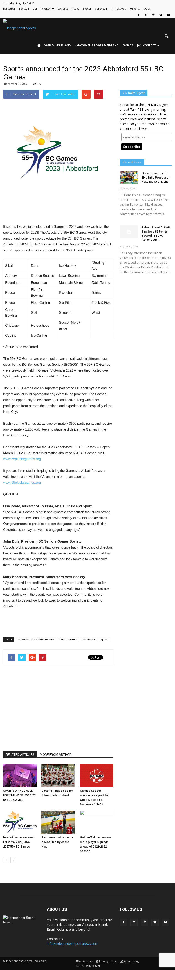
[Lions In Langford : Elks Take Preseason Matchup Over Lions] (129, 177)
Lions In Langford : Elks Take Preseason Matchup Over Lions (156, 177)
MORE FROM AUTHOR (56, 755)
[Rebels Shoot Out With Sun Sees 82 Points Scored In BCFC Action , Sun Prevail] (129, 231)
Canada (127, 45)
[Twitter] (160, 15)
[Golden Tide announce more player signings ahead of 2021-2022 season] (96, 822)
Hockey (46, 8)
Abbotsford (89, 639)
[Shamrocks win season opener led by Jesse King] (58, 822)
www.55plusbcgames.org (22, 459)
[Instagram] (145, 15)
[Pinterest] (153, 15)
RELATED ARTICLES (20, 755)
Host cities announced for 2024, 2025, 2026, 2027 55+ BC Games (18, 842)
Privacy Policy (107, 961)
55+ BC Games (68, 639)
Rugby (75, 8)
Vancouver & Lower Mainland (96, 45)
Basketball (9, 8)
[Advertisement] (58, 212)
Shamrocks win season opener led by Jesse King (57, 842)
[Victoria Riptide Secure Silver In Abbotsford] (58, 775)
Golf (35, 8)
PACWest (121, 8)
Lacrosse (62, 8)
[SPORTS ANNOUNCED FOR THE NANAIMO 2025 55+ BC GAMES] (20, 775)
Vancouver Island (57, 45)
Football (24, 8)
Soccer (87, 8)
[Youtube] (168, 15)
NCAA (146, 8)
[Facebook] (138, 15)
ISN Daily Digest (90, 966)
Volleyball (101, 8)
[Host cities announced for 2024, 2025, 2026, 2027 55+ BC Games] (20, 822)
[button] (166, 36)
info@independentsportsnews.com (72, 943)
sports (105, 639)
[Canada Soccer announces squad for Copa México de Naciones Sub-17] (96, 775)
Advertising (131, 961)
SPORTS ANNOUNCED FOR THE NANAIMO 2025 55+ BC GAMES (19, 795)
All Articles (86, 961)
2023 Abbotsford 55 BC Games (35, 639)
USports (135, 8)
